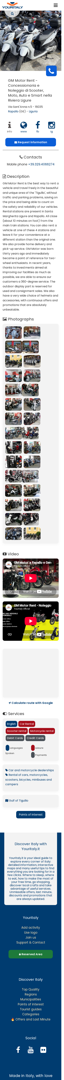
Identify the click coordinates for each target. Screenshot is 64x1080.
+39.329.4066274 (41, 164)
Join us (30, 937)
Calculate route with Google (32, 703)
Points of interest (31, 815)
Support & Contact (30, 942)
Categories (30, 1014)
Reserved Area (31, 954)
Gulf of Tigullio (18, 801)
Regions (31, 994)
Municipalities (30, 999)
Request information (32, 142)
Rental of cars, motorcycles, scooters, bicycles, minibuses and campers (28, 779)
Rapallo (13, 111)
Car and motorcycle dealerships (31, 770)
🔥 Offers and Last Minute (30, 1019)
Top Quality (30, 989)
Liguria (33, 111)
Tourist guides (31, 1009)
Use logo (30, 932)
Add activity (30, 927)
